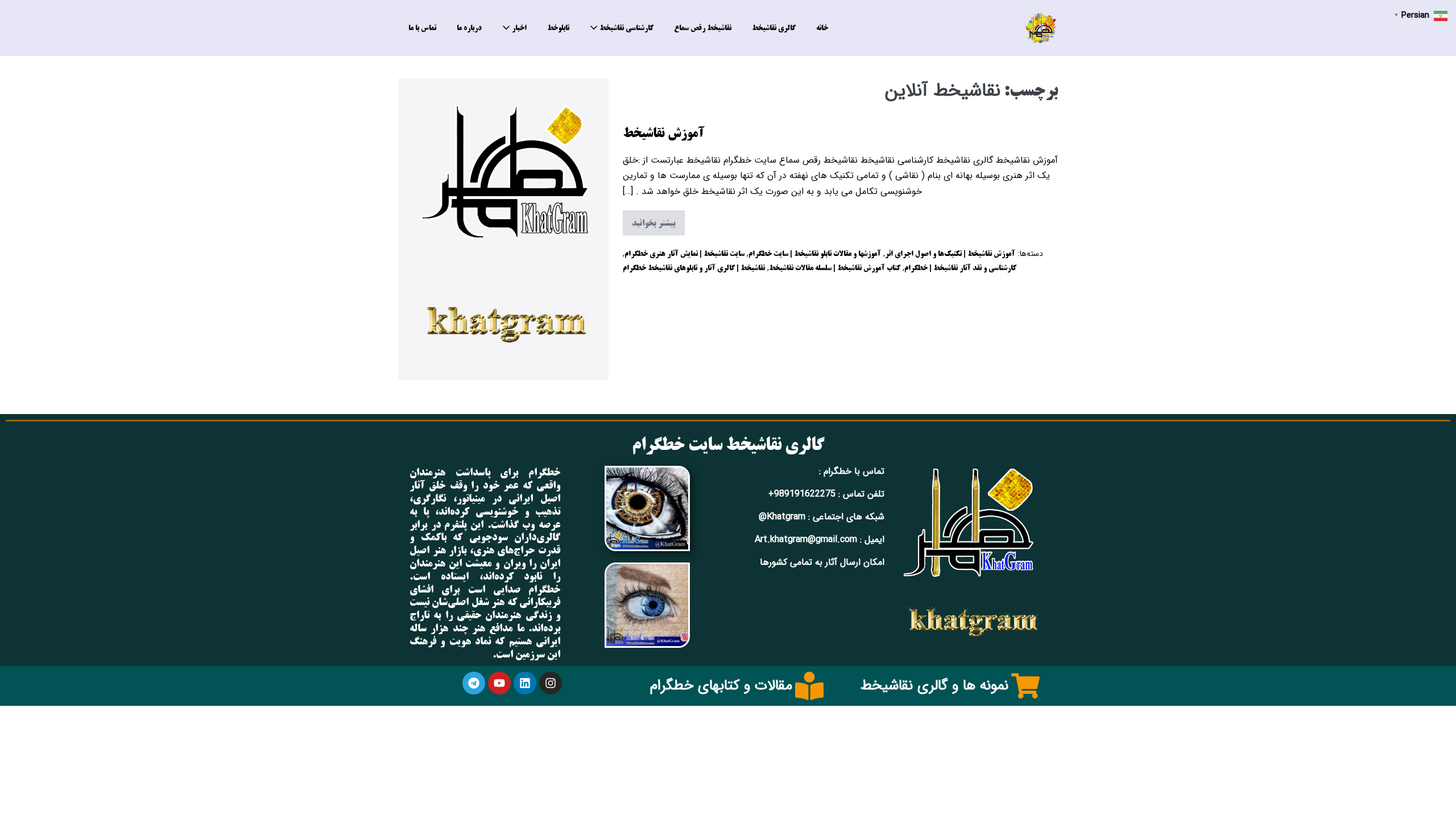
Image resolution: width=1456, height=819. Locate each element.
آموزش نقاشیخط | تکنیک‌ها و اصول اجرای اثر (950, 253)
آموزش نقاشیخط (663, 132)
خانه (822, 27)
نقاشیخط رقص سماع (702, 27)
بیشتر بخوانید (649, 220)
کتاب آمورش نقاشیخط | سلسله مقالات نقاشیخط (834, 267)
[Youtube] (499, 683)
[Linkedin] (525, 683)
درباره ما (469, 27)
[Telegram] (473, 683)
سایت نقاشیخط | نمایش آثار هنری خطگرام (684, 253)
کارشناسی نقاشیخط (625, 27)
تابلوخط (558, 27)
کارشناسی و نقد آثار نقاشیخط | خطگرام (960, 267)
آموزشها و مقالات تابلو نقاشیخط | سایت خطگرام (814, 253)
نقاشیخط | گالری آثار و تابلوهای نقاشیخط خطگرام (694, 267)
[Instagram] (550, 683)
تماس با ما (422, 27)
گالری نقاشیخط (774, 27)
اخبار (518, 27)
